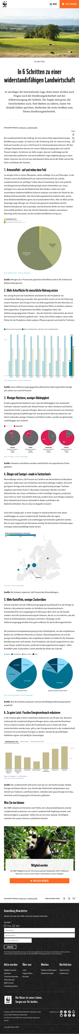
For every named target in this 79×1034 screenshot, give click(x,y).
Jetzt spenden (71, 4)
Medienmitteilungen (49, 970)
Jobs (24, 970)
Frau (9, 926)
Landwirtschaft (32, 128)
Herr (18, 926)
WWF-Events (9, 983)
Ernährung (22, 128)
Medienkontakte (47, 973)
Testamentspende (11, 976)
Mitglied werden (41, 880)
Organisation (28, 973)
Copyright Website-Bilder (11, 1027)
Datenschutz (64, 970)
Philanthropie (9, 980)
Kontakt (26, 976)
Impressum (64, 973)
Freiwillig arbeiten (11, 986)
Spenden (7, 973)
